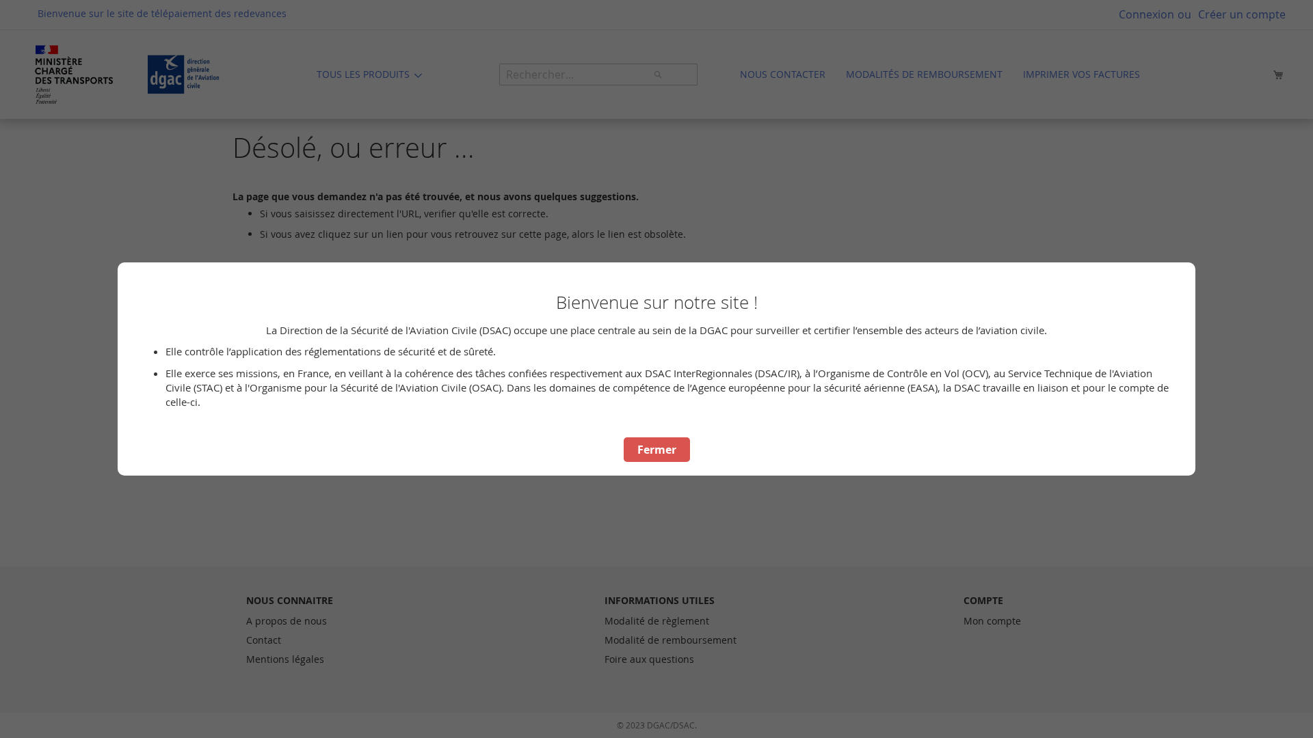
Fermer (656, 449)
